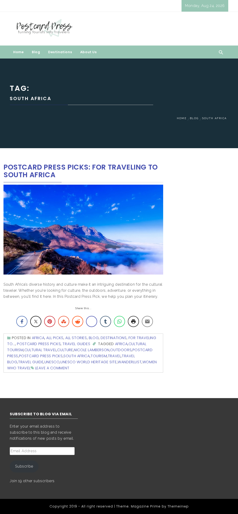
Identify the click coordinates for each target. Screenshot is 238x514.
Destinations (60, 52)
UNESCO (52, 362)
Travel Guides (76, 344)
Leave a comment (52, 368)
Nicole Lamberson (91, 350)
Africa (38, 337)
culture (65, 350)
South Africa (76, 356)
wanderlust (130, 362)
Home (18, 52)
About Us (88, 52)
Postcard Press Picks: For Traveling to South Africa (80, 171)
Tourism (99, 356)
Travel (114, 356)
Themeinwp (178, 506)
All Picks (54, 337)
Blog (36, 52)
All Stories (76, 337)
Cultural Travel (40, 350)
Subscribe (24, 466)
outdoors (121, 350)
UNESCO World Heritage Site (88, 362)
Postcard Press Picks (39, 344)
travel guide (30, 362)
